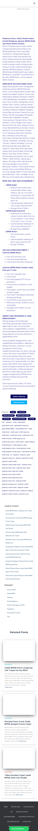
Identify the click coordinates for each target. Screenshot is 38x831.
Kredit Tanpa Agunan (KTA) (16, 605)
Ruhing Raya (8, 156)
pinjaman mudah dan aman (11, 490)
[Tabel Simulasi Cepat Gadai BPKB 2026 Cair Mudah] (19, 758)
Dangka (23, 107)
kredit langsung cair (19, 438)
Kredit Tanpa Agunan (23, 415)
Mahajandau (12, 99)
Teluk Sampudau (17, 177)
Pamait (11, 115)
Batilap (16, 97)
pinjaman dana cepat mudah (11, 474)
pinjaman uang (24, 494)
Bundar (25, 128)
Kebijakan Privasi (22, 812)
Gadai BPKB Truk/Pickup (26, 816)
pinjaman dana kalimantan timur (12, 477)
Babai (22, 169)
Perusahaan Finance (19, 418)
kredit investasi (7, 438)
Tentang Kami (15, 807)
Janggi (12, 172)
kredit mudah (19, 442)
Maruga (23, 136)
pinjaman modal (23, 484)
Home (6, 807)
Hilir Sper (17, 125)
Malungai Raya (26, 148)
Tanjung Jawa (8, 120)
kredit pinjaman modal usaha (11, 451)
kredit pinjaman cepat (20, 445)
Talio (18, 174)
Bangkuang (29, 177)
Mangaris (29, 110)
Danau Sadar (14, 107)
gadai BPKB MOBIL (8, 428)
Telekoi (13, 143)
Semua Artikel (11, 589)
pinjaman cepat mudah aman (11, 464)
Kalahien (30, 107)
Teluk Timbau (12, 102)
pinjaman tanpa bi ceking (10, 494)
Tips (8, 616)
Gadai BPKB (22, 412)
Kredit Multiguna (8, 415)
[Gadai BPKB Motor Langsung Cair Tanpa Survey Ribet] (19, 650)
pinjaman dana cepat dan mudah (12, 471)
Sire (24, 156)
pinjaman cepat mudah (9, 461)
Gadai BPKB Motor (13, 821)
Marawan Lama (13, 136)
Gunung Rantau (18, 130)
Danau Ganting (20, 105)
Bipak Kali (26, 146)
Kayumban (14, 148)
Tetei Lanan (27, 123)
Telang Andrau (21, 120)
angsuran (9, 422)
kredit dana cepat (15, 435)
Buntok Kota (8, 125)
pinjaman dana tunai (8, 481)
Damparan (23, 97)
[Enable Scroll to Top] (34, 827)
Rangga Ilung (16, 164)
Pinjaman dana (26, 464)
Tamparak (13, 141)
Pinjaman (31, 418)
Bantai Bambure (14, 128)
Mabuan (14, 110)
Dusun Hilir (29, 94)
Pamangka (19, 115)
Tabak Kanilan (14, 159)
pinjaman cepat (25, 455)
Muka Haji (28, 151)
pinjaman (16, 455)
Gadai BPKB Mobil (9, 816)
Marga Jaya (7, 151)
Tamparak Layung (25, 141)
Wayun (5, 161)
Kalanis (31, 97)
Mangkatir (22, 99)
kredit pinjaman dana (9, 448)
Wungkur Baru (15, 161)
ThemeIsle (26, 826)
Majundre (20, 133)
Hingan (28, 130)
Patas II (26, 154)
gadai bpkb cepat (7, 425)
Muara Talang (20, 112)
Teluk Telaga (16, 123)
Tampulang (23, 167)
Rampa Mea (17, 138)
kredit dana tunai (27, 435)
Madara (22, 110)
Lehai (5, 99)
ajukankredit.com (16, 351)
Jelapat (25, 125)
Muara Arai (26, 172)
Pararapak (28, 115)
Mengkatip (23, 102)
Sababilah (17, 117)
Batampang (7, 97)
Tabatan (14, 167)
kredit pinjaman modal (24, 448)
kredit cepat (14, 432)
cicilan (15, 422)
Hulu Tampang (9, 133)
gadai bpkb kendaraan (21, 425)
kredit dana (5, 435)
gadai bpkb (21, 422)
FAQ (11, 812)
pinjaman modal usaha (9, 487)
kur (11, 455)
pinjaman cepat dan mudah (24, 458)
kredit (30, 428)
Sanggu (25, 117)
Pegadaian (6, 418)
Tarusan (6, 143)
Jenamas (6, 164)
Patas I (19, 154)
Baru (11, 105)
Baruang (17, 146)
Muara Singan (18, 151)
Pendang (20, 143)
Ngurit (5, 154)
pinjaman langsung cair (9, 484)
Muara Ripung (8, 112)
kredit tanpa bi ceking (28, 451)
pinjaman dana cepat (23, 468)
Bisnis (13, 412)
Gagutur (6, 148)
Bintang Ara (27, 161)
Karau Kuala (14, 169)
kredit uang (5, 455)
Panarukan (7, 138)
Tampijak (24, 174)
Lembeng (6, 110)
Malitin (18, 172)
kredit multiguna (30, 442)
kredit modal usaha (8, 442)
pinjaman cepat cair (8, 458)
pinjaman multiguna (27, 490)
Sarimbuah (18, 156)
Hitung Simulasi (28, 807)
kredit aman (6, 432)
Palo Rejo (12, 154)
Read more (8, 687)
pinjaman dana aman (9, 468)
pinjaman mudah (23, 487)
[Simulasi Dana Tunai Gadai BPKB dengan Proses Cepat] (19, 704)
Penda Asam (8, 117)
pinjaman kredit (21, 481)
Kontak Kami (27, 821)
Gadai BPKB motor (22, 428)
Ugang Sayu (26, 159)
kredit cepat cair (24, 432)
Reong (25, 138)
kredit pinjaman (7, 445)
